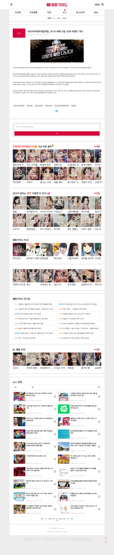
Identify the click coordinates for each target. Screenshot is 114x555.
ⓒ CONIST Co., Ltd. (57, 528)
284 (64, 519)
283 (60, 519)
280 (49, 519)
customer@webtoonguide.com (50, 540)
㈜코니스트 (26, 538)
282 (57, 519)
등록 (57, 133)
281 (53, 519)
